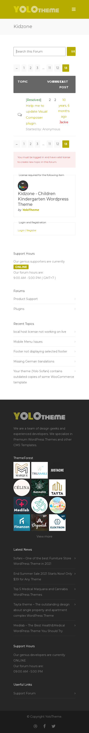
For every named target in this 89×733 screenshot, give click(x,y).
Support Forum (24, 693)
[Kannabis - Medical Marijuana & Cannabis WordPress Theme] (39, 488)
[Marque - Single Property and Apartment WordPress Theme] (21, 471)
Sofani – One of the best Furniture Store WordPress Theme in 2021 (42, 561)
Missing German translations (33, 361)
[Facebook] (44, 726)
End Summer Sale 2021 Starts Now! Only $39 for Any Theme (42, 576)
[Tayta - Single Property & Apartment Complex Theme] (57, 488)
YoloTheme (30, 210)
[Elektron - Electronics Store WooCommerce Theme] (57, 523)
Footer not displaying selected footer (40, 351)
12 (57, 68)
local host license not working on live (39, 332)
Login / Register (27, 230)
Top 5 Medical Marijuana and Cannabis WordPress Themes (40, 592)
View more (44, 536)
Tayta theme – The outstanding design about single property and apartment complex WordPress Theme (41, 610)
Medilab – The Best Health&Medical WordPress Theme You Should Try (39, 628)
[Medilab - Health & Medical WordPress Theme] (21, 506)
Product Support (25, 299)
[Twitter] (53, 726)
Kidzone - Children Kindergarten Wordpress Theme (43, 199)
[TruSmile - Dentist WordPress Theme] (39, 471)
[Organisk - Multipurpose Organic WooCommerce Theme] (39, 523)
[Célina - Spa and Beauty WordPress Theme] (21, 488)
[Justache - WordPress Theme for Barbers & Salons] (57, 471)
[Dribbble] (35, 726)
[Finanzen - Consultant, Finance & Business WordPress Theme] (21, 523)
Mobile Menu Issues (27, 342)
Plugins (18, 309)
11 (49, 68)
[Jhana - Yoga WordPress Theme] (39, 506)
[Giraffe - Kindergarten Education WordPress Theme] (57, 506)
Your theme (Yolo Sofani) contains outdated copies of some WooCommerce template (43, 376)
